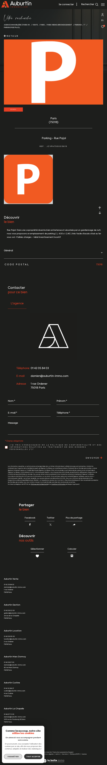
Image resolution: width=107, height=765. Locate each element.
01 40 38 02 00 (9, 610)
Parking (78, 25)
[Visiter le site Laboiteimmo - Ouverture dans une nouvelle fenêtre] (53, 759)
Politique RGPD (75, 754)
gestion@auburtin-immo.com (14, 613)
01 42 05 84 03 (40, 368)
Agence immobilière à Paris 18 (17, 25)
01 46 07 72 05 (9, 714)
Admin (57, 754)
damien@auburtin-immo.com (49, 376)
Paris (42, 25)
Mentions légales (48, 754)
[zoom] (28, 203)
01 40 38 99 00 (9, 636)
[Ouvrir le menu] (103, 4)
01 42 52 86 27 (9, 688)
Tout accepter (33, 756)
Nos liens (65, 754)
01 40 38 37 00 (9, 662)
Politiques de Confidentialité (39, 484)
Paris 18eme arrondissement (59, 25)
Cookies (84, 754)
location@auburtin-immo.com (15, 639)
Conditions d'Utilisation (58, 484)
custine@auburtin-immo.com (14, 691)
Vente (35, 25)
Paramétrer (13, 756)
